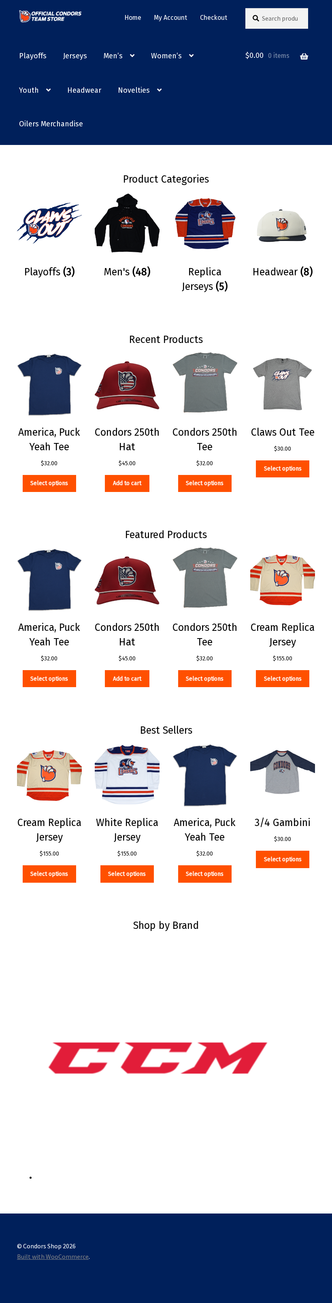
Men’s (113, 55)
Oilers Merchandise (51, 123)
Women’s (166, 55)
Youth (29, 90)
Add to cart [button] (127, 483)
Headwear (84, 90)
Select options (49, 483)
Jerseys (75, 55)
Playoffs (33, 55)
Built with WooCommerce (53, 1256)
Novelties (134, 90)
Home (132, 17)
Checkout (213, 17)
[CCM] (175, 1058)
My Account (170, 17)
